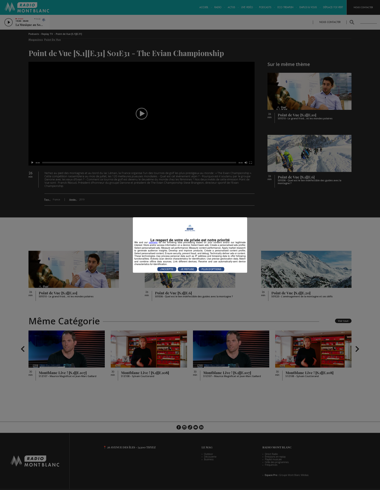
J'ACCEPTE (166, 269)
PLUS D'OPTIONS (211, 269)
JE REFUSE (187, 269)
